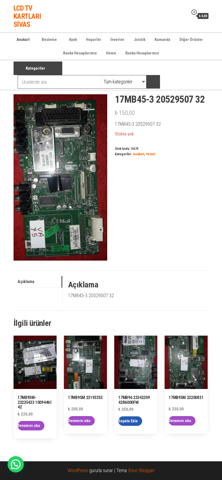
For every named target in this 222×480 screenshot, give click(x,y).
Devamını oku (29, 425)
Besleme (49, 39)
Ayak (73, 39)
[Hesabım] (183, 16)
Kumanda (162, 39)
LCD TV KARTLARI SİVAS (27, 16)
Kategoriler (35, 68)
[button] (16, 464)
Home (111, 53)
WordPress (78, 470)
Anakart (23, 39)
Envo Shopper (142, 470)
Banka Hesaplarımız (80, 53)
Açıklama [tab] (26, 281)
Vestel (150, 154)
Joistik (139, 39)
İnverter (117, 39)
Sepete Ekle (128, 421)
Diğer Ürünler (191, 39)
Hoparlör (93, 39)
